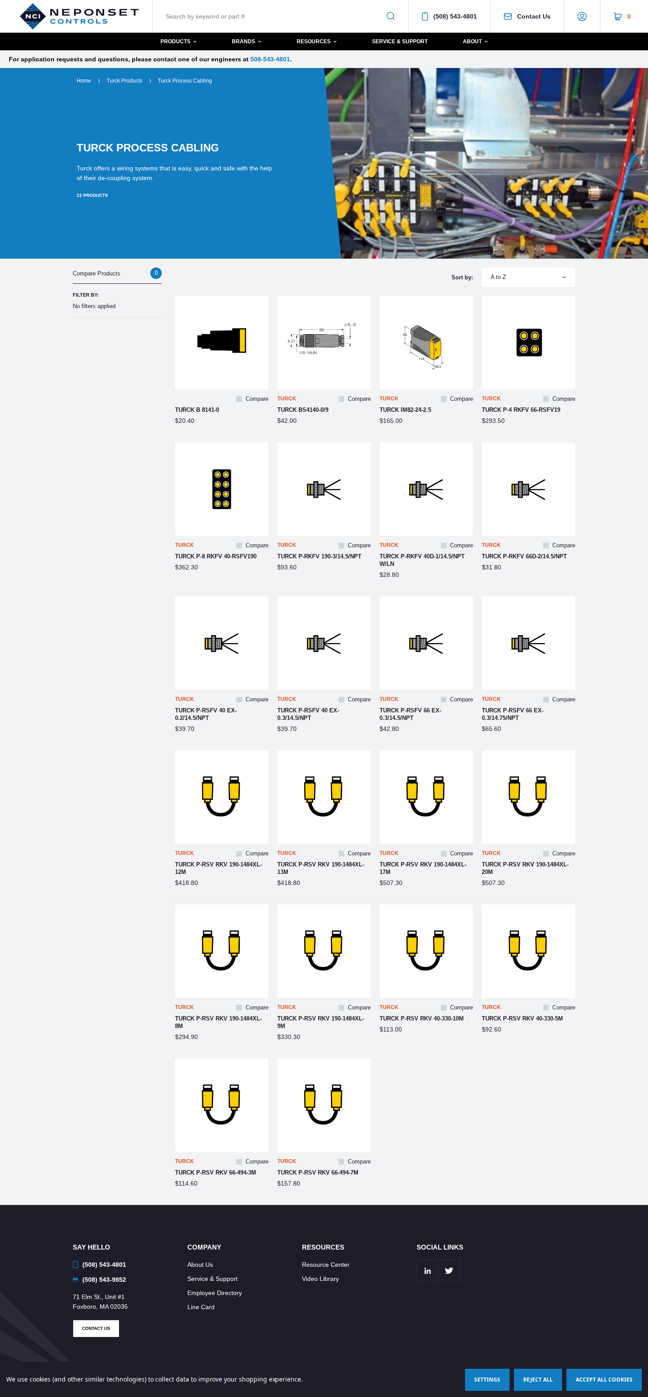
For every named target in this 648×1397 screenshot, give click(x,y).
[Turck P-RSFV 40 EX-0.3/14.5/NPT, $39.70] (324, 643)
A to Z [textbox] (498, 277)
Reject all (538, 1379)
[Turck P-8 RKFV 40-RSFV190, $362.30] (222, 489)
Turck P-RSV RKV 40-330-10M (422, 1018)
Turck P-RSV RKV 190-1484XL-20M (525, 868)
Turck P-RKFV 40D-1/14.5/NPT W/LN (422, 560)
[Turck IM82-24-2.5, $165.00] (426, 342)
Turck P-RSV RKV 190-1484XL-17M (423, 868)
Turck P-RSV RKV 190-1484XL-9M (320, 1022)
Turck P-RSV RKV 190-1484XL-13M (320, 868)
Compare (257, 398)
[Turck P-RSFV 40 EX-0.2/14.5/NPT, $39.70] (222, 643)
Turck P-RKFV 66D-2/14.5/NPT (524, 556)
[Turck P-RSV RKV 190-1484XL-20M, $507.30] (528, 797)
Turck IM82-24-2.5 (405, 410)
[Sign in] (582, 16)
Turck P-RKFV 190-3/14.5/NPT (319, 556)
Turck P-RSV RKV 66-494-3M (215, 1172)
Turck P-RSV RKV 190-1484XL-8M (218, 1022)
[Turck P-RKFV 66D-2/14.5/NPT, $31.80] (528, 489)
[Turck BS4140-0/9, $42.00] (324, 342)
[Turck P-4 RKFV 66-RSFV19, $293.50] (528, 342)
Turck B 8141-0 (197, 410)
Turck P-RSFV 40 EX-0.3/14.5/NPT (308, 714)
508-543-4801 (270, 59)
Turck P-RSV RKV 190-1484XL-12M (218, 868)
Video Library (320, 1278)
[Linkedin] (428, 1271)
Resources (314, 41)
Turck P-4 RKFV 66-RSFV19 (521, 410)
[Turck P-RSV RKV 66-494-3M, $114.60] (222, 1105)
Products (175, 41)
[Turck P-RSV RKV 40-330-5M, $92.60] (528, 951)
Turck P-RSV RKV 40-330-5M (522, 1018)
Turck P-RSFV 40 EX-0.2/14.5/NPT (206, 714)
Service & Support (400, 41)
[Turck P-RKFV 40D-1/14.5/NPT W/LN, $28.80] (426, 489)
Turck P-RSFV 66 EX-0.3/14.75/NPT (513, 714)
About (472, 41)
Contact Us (534, 16)
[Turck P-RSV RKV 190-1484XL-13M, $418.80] (324, 797)
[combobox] (528, 277)
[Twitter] (449, 1271)
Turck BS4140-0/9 (302, 410)
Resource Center (326, 1264)
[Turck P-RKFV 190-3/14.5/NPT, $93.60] (324, 489)
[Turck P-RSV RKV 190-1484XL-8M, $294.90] (222, 951)
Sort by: (462, 277)
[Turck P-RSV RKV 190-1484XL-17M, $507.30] (426, 797)
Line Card (201, 1306)
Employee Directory (214, 1292)
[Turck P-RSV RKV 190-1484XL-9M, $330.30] (324, 951)
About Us (200, 1264)
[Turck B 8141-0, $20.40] (222, 342)
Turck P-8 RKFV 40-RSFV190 (216, 556)
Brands (243, 41)
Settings (487, 1379)
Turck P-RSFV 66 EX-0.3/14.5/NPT (410, 714)
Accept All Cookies (604, 1379)
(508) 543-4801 (455, 16)
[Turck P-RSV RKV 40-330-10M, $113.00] (426, 951)
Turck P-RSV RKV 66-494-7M (317, 1172)
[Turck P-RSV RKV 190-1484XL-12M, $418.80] (222, 797)
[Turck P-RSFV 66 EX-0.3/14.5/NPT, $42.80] (426, 643)
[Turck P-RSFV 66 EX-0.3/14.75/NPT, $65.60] (528, 643)
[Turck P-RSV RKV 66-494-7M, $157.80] (324, 1105)
